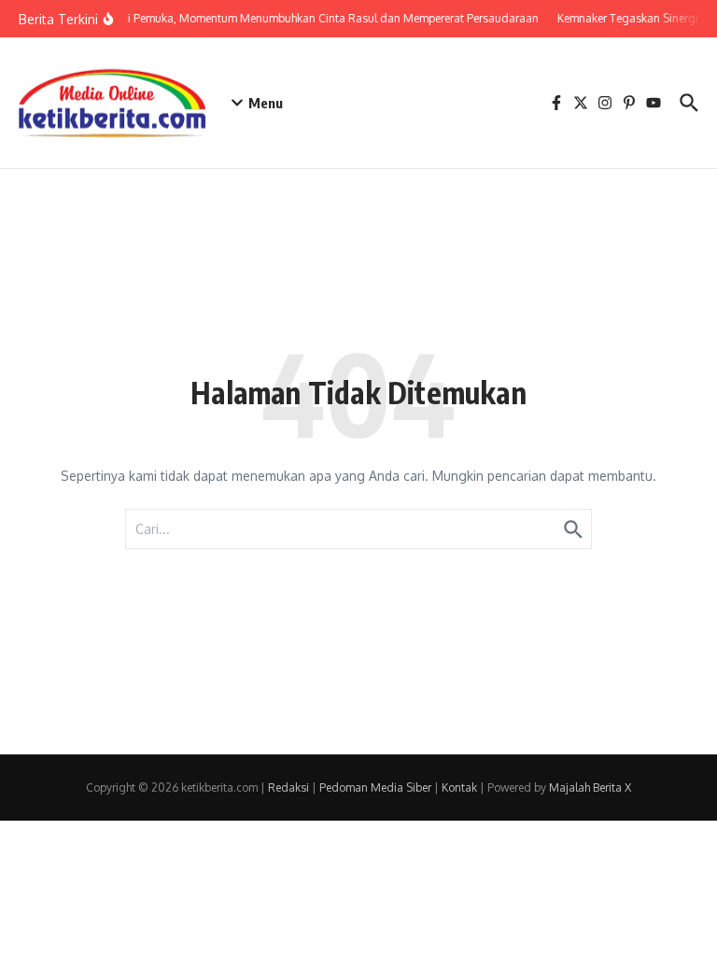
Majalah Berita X (590, 787)
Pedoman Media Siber (375, 787)
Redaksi (288, 787)
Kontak (459, 787)
